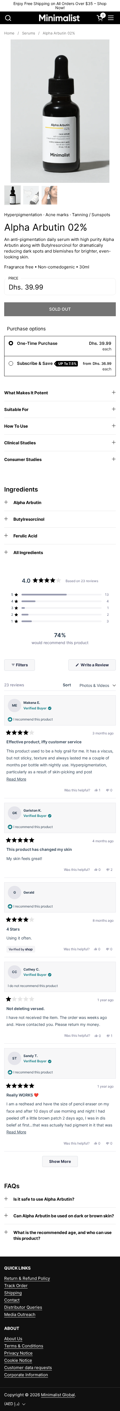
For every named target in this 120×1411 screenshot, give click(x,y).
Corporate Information (26, 1374)
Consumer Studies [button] (23, 459)
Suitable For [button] (16, 409)
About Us (13, 1338)
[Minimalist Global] (59, 17)
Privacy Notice (18, 1353)
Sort (67, 684)
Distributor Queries (23, 1307)
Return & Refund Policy (27, 1278)
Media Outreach (19, 1314)
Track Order (16, 1285)
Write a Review (98, 666)
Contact (12, 1300)
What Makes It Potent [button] (26, 392)
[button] (7, 17)
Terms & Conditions (23, 1345)
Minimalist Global (58, 1394)
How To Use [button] (16, 426)
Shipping (13, 1292)
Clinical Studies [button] (20, 442)
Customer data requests (28, 1367)
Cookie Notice (18, 1360)
